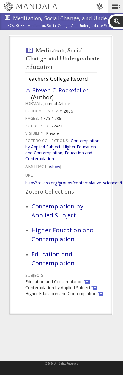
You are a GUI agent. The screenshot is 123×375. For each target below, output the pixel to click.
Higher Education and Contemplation (60, 149)
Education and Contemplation (53, 258)
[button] (115, 6)
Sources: (16, 26)
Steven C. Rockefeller (60, 90)
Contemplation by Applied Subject (57, 210)
